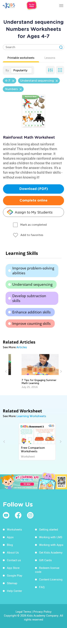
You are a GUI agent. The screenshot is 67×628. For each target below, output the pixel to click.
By (7, 70)
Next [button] (60, 371)
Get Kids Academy (51, 552)
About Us (13, 552)
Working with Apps (51, 545)
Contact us (14, 560)
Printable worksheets (20, 58)
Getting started (48, 529)
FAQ (41, 587)
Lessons (49, 58)
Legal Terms (23, 611)
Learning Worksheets (31, 416)
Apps (10, 537)
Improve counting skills (31, 323)
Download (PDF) (33, 189)
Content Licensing (51, 579)
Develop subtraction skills (29, 298)
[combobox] (21, 70)
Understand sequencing (32, 284)
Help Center (14, 591)
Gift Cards (45, 560)
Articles (21, 347)
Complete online (33, 200)
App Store (13, 568)
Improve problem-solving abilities (33, 270)
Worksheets (14, 529)
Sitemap (12, 583)
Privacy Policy (42, 611)
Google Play (14, 575)
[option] (33, 371)
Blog (10, 545)
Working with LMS (50, 537)
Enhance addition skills (31, 312)
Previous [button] (6, 371)
